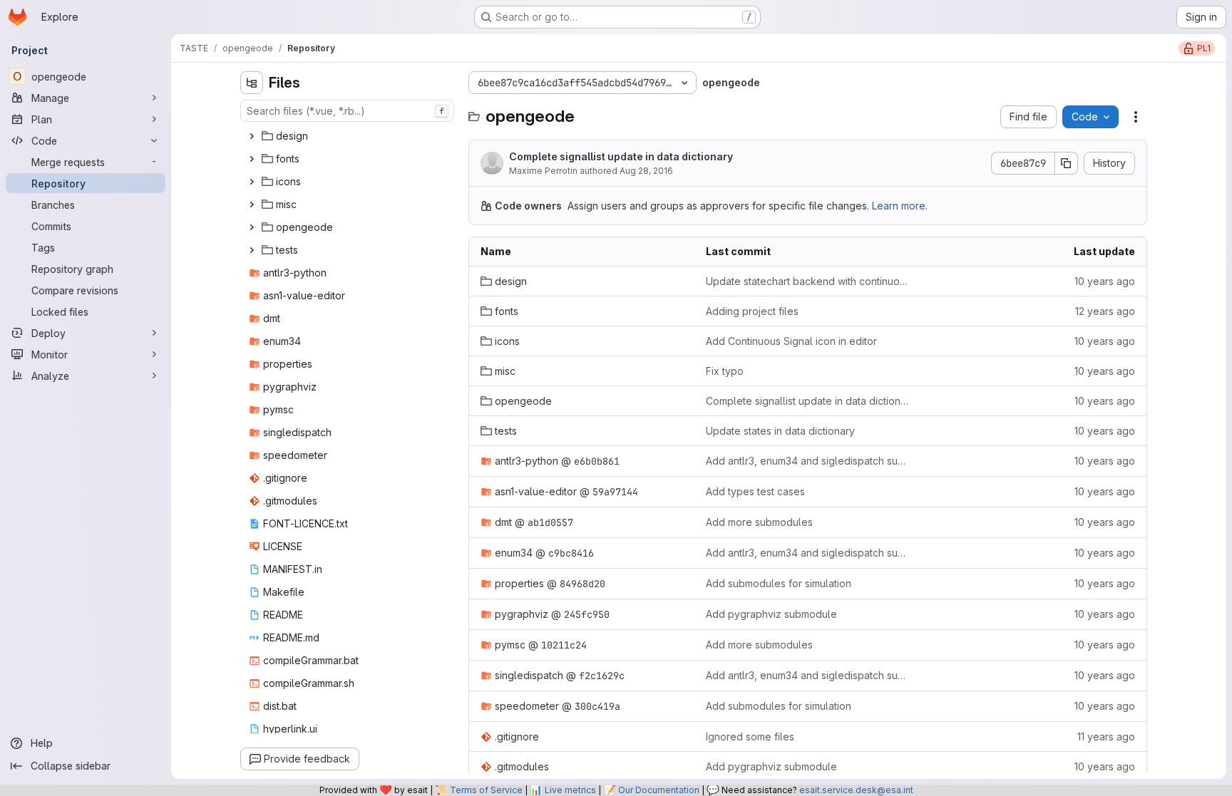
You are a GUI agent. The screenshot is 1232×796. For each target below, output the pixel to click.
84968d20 (582, 583)
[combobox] (347, 111)
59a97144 (615, 491)
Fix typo (725, 371)
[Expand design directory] (251, 136)
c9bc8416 (571, 553)
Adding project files (752, 311)
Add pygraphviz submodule (771, 614)
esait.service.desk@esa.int (856, 790)
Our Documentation (658, 790)
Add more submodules (759, 522)
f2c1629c (602, 675)
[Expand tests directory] (251, 250)
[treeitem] (348, 136)
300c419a (597, 706)
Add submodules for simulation (778, 583)
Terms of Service (486, 790)
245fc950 (587, 614)
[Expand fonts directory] (251, 158)
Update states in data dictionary (780, 431)
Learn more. (900, 206)
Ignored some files (750, 736)
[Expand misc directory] (251, 204)
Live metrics (570, 790)
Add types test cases (755, 491)
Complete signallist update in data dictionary (621, 156)
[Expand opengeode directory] (251, 227)
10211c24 (564, 645)
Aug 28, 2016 (646, 170)
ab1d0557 (550, 522)
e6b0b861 (597, 461)
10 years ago (1104, 281)
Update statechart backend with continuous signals (807, 281)
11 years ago (1106, 736)
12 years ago (1105, 311)
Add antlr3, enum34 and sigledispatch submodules (807, 461)
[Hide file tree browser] (251, 82)
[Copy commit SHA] (1066, 163)
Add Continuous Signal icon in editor (791, 341)
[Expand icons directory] (251, 181)
